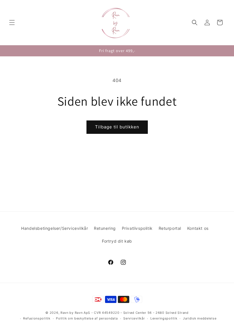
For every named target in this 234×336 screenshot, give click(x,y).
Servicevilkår (134, 318)
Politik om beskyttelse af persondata (87, 318)
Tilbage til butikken (117, 127)
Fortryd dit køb (117, 241)
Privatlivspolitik (137, 228)
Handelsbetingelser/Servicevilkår (54, 228)
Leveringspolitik (163, 318)
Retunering (105, 228)
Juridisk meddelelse (199, 318)
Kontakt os (198, 228)
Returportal (170, 228)
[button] (12, 22)
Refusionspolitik (36, 318)
